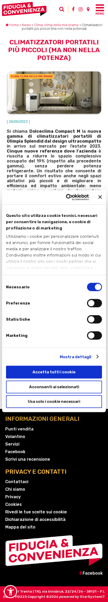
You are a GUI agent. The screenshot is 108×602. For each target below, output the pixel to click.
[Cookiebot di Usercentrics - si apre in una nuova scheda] (67, 197)
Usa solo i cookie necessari (54, 401)
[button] (10, 591)
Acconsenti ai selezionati (54, 386)
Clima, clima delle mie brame (56, 25)
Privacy (13, 496)
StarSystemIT (92, 597)
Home (14, 25)
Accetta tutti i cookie (54, 372)
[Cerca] (63, 10)
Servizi (12, 444)
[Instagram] (81, 9)
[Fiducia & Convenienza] (29, 9)
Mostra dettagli (75, 356)
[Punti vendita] (88, 9)
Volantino (15, 436)
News (26, 25)
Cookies (13, 504)
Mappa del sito (20, 527)
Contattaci (16, 481)
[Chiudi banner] (100, 197)
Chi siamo (15, 489)
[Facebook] (73, 9)
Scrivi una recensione (27, 459)
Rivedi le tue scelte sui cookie (36, 511)
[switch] (94, 303)
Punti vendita (19, 429)
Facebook (15, 451)
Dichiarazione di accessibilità (35, 519)
